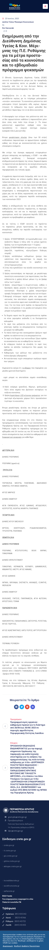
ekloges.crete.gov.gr (13, 866)
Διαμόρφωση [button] (8, 946)
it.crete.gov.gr (10, 850)
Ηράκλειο (16, 914)
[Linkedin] (32, 707)
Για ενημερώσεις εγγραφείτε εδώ (17, 899)
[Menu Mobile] (45, 6)
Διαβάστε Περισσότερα (31, 946)
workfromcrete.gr (11, 886)
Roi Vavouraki (8, 28)
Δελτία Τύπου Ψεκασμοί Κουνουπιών (18, 22)
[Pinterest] (27, 707)
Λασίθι (16, 925)
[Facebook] (16, 707)
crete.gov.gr (9, 845)
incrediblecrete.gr (11, 880)
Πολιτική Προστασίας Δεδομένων (21, 824)
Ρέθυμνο (16, 921)
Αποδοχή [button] (17, 946)
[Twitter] (21, 707)
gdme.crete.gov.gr (12, 861)
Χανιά (16, 917)
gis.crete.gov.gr (10, 856)
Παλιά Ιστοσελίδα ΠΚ (11, 902)
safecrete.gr (9, 891)
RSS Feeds (7, 896)
